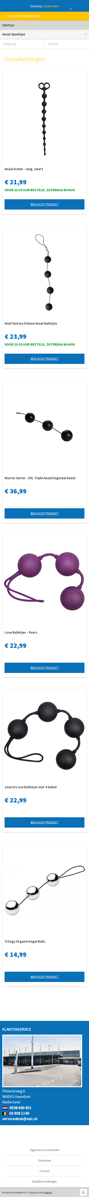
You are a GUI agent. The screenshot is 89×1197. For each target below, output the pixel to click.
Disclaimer (44, 1160)
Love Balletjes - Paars (21, 632)
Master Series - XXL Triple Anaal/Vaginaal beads (40, 478)
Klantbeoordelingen (44, 1182)
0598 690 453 (20, 1107)
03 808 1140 (19, 1113)
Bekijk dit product (44, 204)
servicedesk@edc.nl (19, 1118)
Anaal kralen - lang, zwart (24, 169)
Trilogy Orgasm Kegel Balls (25, 941)
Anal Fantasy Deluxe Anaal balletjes (31, 323)
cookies (48, 1192)
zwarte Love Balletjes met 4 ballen (31, 787)
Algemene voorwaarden (44, 1150)
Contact (44, 1171)
